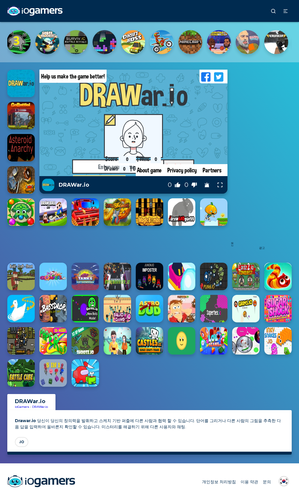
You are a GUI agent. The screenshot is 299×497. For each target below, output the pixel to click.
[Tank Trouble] (193, 42)
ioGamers (22, 407)
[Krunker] (165, 42)
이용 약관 (249, 481)
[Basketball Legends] (107, 42)
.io (21, 442)
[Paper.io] (279, 42)
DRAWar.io (40, 407)
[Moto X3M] (50, 42)
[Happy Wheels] (136, 42)
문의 (267, 481)
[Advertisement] (262, 157)
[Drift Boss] (22, 42)
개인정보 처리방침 (219, 481)
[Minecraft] (79, 42)
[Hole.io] (222, 42)
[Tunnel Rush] (251, 42)
